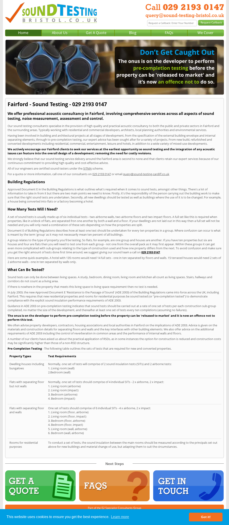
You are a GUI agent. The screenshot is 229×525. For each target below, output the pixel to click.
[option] (114, 67)
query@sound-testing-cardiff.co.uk (146, 174)
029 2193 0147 (101, 174)
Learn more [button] (120, 517)
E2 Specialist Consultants (117, 508)
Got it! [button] (206, 517)
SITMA (87, 168)
